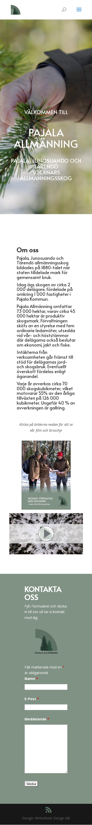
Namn (31, 678)
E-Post (32, 698)
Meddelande (37, 719)
